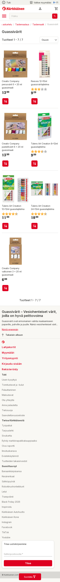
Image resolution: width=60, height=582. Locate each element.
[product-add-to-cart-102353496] (34, 226)
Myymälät (8, 352)
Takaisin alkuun (14, 335)
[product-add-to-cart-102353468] (34, 163)
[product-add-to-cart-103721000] (5, 101)
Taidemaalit (38, 24)
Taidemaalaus (22, 24)
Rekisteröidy (10, 369)
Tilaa (28, 563)
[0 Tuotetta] (56, 8)
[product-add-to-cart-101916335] (34, 101)
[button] (40, 2)
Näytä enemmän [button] (10, 329)
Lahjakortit (9, 347)
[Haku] (54, 16)
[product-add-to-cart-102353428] (5, 226)
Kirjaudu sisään (12, 363)
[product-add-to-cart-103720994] (5, 163)
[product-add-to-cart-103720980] (5, 288)
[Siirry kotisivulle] (13, 8)
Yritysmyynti (10, 358)
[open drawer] (4, 16)
